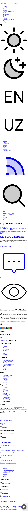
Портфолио (6, 143)
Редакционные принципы (6, 447)
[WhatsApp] (9, 328)
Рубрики (5, 18)
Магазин (5, 149)
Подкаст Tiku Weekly (8, 20)
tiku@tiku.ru (5, 427)
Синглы (5, 7)
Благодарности (6, 496)
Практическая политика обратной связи (10, 452)
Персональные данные (8, 433)
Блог (4, 147)
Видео (4, 16)
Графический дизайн (8, 11)
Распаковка (6, 398)
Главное (5, 141)
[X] (7, 328)
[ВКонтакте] (1, 328)
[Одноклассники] (3, 328)
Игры (4, 393)
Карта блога (5, 493)
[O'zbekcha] (14, 138)
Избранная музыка (7, 375)
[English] (14, 110)
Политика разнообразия (6, 460)
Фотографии (6, 14)
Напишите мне (7, 150)
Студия (5, 382)
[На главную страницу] (1, 25)
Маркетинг (6, 394)
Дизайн (5, 390)
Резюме (5, 142)
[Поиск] (14, 209)
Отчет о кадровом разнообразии (8, 463)
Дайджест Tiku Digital (8, 19)
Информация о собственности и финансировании (12, 450)
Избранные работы (8, 360)
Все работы (6, 362)
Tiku (4, 389)
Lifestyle (5, 387)
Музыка (5, 146)
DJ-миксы (5, 8)
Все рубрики (6, 401)
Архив (4, 22)
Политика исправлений (6, 455)
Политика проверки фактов (7, 445)
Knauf (9, 246)
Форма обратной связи (6, 420)
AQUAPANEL (3, 246)
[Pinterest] (11, 328)
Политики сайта (5, 442)
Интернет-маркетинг (8, 361)
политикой (13, 507)
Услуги (5, 6)
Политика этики (4, 458)
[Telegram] (5, 328)
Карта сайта (5, 489)
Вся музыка (6, 376)
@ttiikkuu (4, 424)
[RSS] (14, 181)
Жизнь (4, 391)
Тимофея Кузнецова (19, 407)
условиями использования (16, 506)
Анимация (5, 15)
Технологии (6, 399)
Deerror (5, 10)
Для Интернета (7, 12)
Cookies (4, 437)
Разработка (6, 397)
